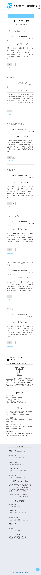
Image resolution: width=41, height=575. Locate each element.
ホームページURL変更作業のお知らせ (18, 458)
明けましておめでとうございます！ (18, 513)
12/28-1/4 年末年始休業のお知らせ (18, 471)
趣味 (11, 525)
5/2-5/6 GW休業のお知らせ (17, 464)
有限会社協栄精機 (22, 36)
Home (15, 24)
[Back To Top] (38, 569)
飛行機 (10, 309)
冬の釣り (11, 77)
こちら (17, 386)
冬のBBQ (11, 170)
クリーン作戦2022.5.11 (17, 31)
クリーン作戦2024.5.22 (16, 506)
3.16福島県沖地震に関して (19, 124)
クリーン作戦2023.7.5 (16, 530)
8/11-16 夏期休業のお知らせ (17, 452)
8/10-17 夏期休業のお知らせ (17, 477)
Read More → (10, 68)
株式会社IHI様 (9, 379)
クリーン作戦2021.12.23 (17, 216)
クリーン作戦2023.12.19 (16, 519)
